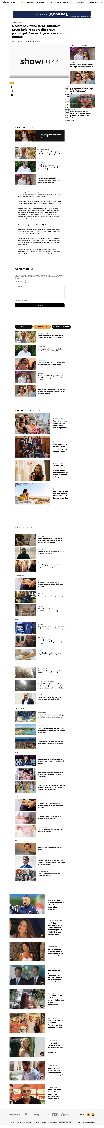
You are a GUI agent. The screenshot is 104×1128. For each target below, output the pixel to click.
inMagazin (57, 2)
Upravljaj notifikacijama (66, 1122)
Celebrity (21, 2)
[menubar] (102, 2)
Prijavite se (39, 305)
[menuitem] (102, 2)
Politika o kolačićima (52, 1122)
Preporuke (49, 2)
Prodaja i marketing (20, 1122)
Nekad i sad (40, 2)
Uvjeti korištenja (29, 1122)
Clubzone (65, 2)
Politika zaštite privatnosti (40, 1122)
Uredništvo (12, 1122)
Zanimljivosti (30, 2)
